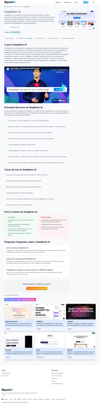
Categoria (58, 2)
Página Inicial (9, 6)
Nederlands (47, 399)
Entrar (85, 2)
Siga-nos (53, 381)
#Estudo (8, 357)
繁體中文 (20, 399)
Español (35, 399)
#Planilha (70, 357)
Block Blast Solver (6, 373)
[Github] (4, 395)
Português (40, 399)
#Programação (40, 357)
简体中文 (25, 399)
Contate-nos (54, 378)
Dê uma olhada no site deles (36, 288)
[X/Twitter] (2, 395)
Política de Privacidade (57, 373)
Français (53, 399)
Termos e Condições (56, 375)
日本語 (14, 399)
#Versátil (8, 328)
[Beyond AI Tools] (7, 390)
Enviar (76, 2)
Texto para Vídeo (18, 6)
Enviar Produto (5, 375)
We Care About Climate (57, 383)
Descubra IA (67, 2)
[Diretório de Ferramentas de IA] (10, 2)
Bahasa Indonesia (60, 399)
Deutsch (30, 399)
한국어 (10, 399)
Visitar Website (14, 27)
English (6, 399)
